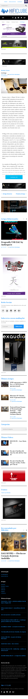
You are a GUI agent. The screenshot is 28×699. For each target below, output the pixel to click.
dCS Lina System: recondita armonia (10, 614)
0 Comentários (4, 75)
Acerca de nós (12, 1)
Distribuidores (4, 574)
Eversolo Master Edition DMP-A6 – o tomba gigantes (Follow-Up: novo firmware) (13, 620)
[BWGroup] (14, 206)
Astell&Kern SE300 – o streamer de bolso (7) (13, 626)
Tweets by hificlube (5, 492)
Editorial (3, 589)
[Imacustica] (14, 44)
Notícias (3, 584)
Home (5, 1)
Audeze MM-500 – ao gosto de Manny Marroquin (11, 637)
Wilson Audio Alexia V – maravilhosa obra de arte (13, 608)
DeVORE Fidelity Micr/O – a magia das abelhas (13, 655)
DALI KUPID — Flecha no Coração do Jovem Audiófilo (13, 555)
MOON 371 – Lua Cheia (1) (18, 442)
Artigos (8, 22)
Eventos (3, 588)
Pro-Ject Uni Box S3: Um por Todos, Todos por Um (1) (17, 462)
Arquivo (3, 591)
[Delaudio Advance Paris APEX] (14, 62)
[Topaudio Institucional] (14, 476)
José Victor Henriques (14, 74)
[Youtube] (15, 17)
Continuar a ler (14, 177)
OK (26, 6)
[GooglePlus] (25, 17)
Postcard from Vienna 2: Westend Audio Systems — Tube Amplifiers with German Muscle (17, 410)
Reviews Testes (15, 22)
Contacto (19, 1)
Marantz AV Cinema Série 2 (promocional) (17, 396)
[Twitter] (21, 17)
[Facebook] (12, 17)
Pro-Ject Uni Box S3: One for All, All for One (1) (18, 452)
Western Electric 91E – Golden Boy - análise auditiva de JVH (13, 649)
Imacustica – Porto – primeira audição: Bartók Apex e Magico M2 (13, 602)
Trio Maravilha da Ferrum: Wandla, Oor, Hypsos (13, 632)
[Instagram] (18, 17)
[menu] (3, 17)
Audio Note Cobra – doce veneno (10, 643)
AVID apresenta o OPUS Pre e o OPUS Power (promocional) (18, 384)
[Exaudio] (14, 352)
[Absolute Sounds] (14, 29)
